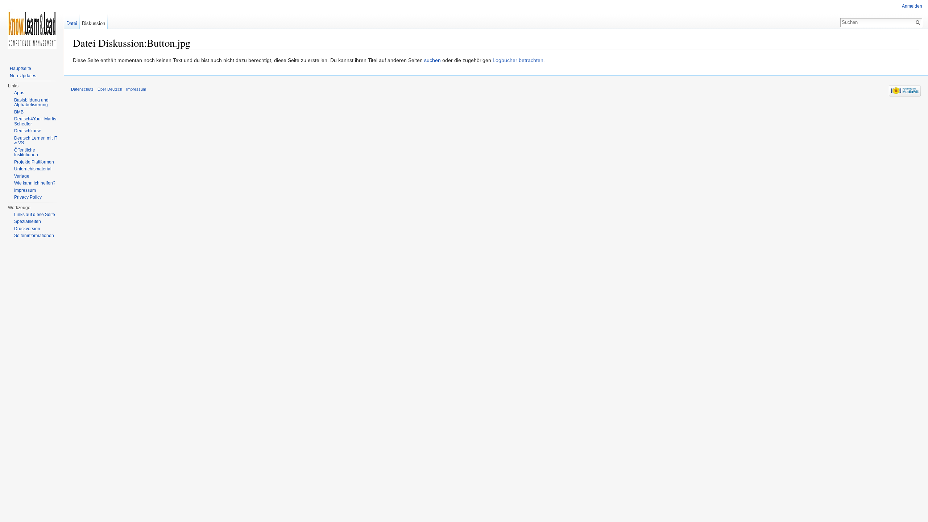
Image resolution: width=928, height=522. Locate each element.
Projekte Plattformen (34, 162)
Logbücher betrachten (518, 60)
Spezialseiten (27, 221)
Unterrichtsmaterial (32, 168)
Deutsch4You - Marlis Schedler (35, 121)
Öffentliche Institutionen (26, 153)
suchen (432, 60)
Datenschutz (82, 89)
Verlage (21, 176)
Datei (71, 23)
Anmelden (912, 6)
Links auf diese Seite (34, 214)
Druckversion (27, 228)
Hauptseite (20, 68)
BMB (19, 112)
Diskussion (93, 23)
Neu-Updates (23, 75)
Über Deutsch (110, 89)
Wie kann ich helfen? (34, 183)
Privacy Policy (28, 197)
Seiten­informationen (34, 235)
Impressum (25, 190)
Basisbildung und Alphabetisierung (31, 103)
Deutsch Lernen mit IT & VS (35, 141)
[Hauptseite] (32, 29)
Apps (19, 92)
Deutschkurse (27, 130)
